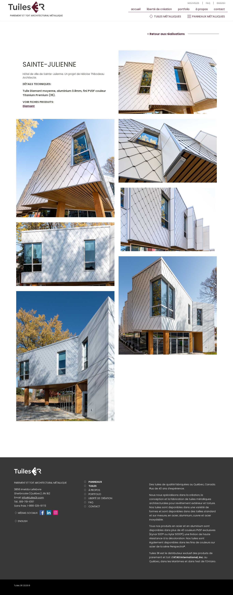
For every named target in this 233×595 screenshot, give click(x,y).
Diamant (29, 106)
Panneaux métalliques (208, 16)
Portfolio (184, 9)
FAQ (208, 3)
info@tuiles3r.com (33, 497)
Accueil (136, 9)
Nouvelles (193, 3)
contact (219, 9)
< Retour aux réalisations (166, 34)
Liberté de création (159, 9)
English (221, 3)
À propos (202, 9)
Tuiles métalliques (167, 16)
